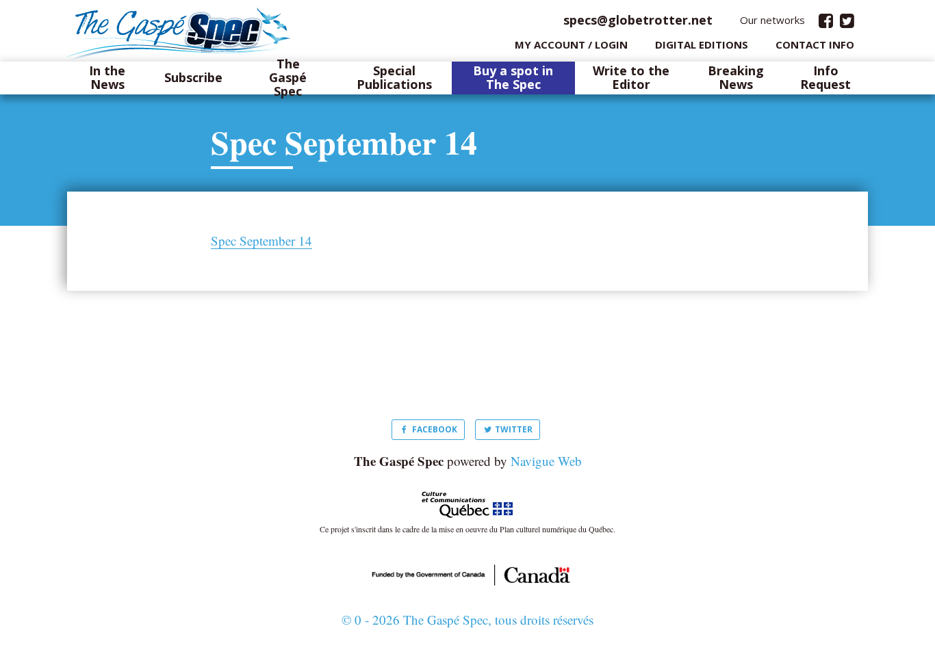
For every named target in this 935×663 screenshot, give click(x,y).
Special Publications (394, 78)
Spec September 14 (261, 241)
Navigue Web (546, 460)
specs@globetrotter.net (638, 20)
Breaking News (736, 78)
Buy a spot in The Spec (513, 78)
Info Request (825, 78)
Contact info (815, 44)
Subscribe (193, 78)
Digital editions (701, 44)
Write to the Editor (631, 78)
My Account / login (571, 44)
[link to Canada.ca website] (467, 573)
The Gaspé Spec (288, 77)
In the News (107, 78)
